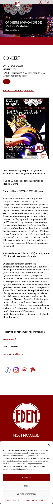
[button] (48, 444)
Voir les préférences (26, 493)
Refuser (26, 485)
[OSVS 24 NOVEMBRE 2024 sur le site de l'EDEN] (8, 371)
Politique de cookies (13, 500)
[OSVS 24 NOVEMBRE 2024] (24, 371)
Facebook (40, 2)
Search (46, 2)
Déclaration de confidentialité (34, 500)
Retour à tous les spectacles (18, 90)
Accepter (26, 477)
